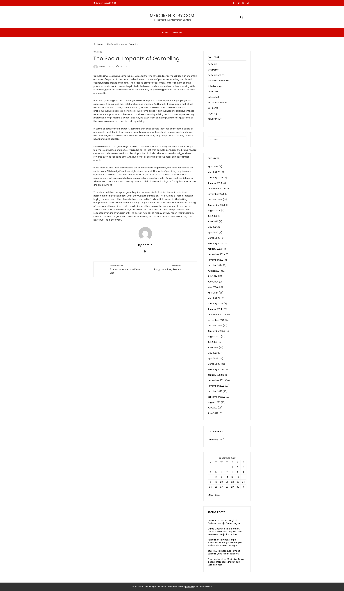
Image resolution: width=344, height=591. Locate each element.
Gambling (177, 32)
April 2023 (213, 358)
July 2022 (212, 407)
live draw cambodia (218, 102)
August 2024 (214, 270)
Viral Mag (190, 586)
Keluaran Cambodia (218, 80)
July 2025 (212, 216)
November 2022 (216, 385)
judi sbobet (213, 97)
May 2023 (213, 352)
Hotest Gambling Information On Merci (172, 19)
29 (232, 486)
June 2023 (213, 347)
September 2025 (216, 205)
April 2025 (213, 232)
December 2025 (216, 188)
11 (210, 477)
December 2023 (216, 314)
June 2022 (213, 413)
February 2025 (215, 243)
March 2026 (214, 172)
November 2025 (216, 194)
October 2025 (215, 199)
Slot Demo (213, 69)
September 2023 (216, 331)
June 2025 (213, 221)
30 (238, 486)
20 (221, 481)
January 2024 (215, 309)
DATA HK (212, 64)
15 (232, 477)
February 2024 (215, 303)
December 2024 (216, 254)
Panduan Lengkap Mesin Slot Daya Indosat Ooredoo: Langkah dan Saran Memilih (226, 562)
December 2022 (216, 380)
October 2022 (215, 391)
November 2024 (216, 259)
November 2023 (216, 320)
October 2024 (215, 265)
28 (227, 486)
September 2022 (216, 396)
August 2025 (214, 210)
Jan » (217, 495)
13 (221, 477)
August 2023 (214, 336)
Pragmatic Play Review (167, 267)
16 (238, 477)
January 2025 (215, 248)
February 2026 (215, 177)
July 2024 (213, 276)
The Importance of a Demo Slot (125, 269)
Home (165, 32)
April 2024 (213, 292)
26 (216, 486)
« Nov (210, 495)
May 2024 (213, 287)
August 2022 (214, 402)
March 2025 (214, 237)
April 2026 (213, 166)
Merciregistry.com (172, 15)
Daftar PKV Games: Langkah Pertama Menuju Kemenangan (224, 522)
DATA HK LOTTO (216, 75)
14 (227, 477)
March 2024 (214, 298)
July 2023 (212, 342)
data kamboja (215, 86)
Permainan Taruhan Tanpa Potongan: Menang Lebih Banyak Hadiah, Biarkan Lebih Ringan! (225, 542)
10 (244, 472)
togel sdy (212, 113)
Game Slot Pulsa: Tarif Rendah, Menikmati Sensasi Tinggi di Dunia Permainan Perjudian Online (225, 531)
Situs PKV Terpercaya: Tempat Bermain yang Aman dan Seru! (224, 552)
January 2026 (215, 183)
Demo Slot (213, 91)
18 (210, 481)
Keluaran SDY (215, 118)
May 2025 (213, 226)
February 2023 (215, 369)
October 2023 (215, 325)
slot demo (213, 107)
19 (216, 481)
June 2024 (213, 281)
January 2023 (215, 374)
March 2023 (214, 363)
